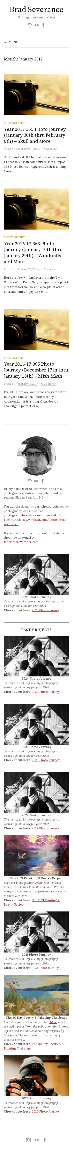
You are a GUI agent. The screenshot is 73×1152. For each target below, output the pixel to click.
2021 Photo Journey (45, 968)
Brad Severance (36, 10)
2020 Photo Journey (46, 1111)
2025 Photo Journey (45, 610)
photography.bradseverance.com (27, 515)
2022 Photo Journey (45, 828)
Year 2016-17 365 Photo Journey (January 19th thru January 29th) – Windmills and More (33, 253)
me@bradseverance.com (21, 542)
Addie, (39, 883)
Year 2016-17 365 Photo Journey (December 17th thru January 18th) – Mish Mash (36, 370)
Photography (14, 122)
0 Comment (49, 149)
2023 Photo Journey (46, 692)
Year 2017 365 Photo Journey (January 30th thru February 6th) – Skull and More (35, 135)
